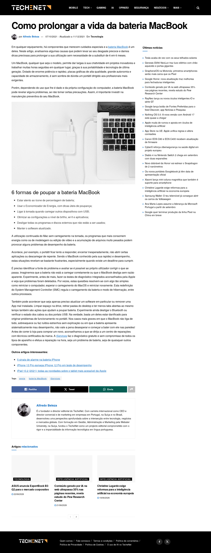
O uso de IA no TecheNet (119, 544)
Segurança (141, 7)
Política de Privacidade (71, 544)
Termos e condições (103, 540)
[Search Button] (198, 7)
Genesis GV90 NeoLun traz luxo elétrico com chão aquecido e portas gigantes (171, 64)
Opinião (124, 7)
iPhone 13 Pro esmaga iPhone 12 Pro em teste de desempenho (54, 365)
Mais (176, 7)
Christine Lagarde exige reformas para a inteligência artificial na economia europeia (115, 489)
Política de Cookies (94, 544)
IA (112, 7)
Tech (86, 7)
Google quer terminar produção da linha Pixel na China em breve (170, 213)
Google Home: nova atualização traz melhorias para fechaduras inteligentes (169, 80)
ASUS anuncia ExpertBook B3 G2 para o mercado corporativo (30, 487)
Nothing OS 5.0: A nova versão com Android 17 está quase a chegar (169, 116)
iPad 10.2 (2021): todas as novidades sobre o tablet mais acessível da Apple (61, 371)
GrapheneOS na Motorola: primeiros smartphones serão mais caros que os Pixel (171, 72)
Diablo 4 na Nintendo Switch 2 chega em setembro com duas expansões (171, 156)
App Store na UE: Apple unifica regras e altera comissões (169, 132)
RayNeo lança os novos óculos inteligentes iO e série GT (170, 100)
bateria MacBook (118, 47)
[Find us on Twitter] (167, 542)
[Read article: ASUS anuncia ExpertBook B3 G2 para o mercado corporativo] (30, 468)
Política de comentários (127, 540)
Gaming (101, 7)
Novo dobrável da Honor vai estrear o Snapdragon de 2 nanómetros (171, 165)
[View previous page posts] (70, 516)
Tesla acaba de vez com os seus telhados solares (171, 57)
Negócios (160, 7)
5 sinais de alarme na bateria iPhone (38, 359)
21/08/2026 (61, 505)
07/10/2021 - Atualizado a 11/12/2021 (65, 36)
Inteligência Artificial (72, 479)
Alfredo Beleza (31, 36)
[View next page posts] (76, 516)
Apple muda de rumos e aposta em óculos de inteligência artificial (168, 124)
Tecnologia (97, 36)
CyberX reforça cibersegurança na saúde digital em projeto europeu (172, 148)
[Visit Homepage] (31, 7)
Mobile (73, 7)
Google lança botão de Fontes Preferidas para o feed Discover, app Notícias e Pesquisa (170, 108)
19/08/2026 (104, 497)
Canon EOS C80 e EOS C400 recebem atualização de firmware (171, 140)
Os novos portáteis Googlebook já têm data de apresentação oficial (169, 173)
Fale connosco (83, 540)
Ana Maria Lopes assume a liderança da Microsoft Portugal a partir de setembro (171, 205)
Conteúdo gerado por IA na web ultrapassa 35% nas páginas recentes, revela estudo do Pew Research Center (70, 493)
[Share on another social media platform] (131, 389)
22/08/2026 (18, 494)
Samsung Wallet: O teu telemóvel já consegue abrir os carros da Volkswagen (171, 197)
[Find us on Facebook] (159, 542)
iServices (61, 336)
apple (22, 378)
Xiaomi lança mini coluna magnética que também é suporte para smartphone (171, 181)
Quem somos (66, 540)
